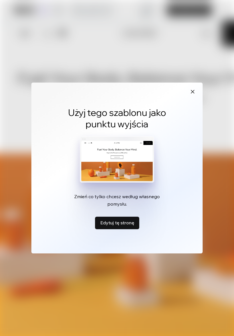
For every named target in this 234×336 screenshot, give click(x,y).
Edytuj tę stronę (117, 223)
